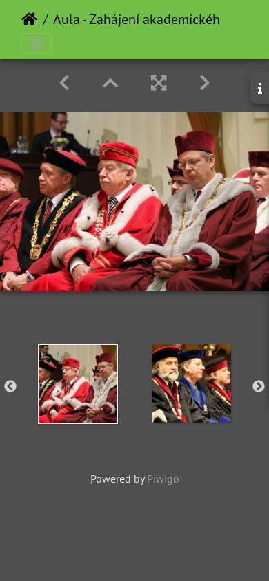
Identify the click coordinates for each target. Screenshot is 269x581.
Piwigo (163, 478)
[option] (77, 384)
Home (29, 19)
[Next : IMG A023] (205, 83)
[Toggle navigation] (36, 43)
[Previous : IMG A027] (64, 83)
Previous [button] (10, 387)
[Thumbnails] (110, 83)
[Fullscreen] (158, 83)
